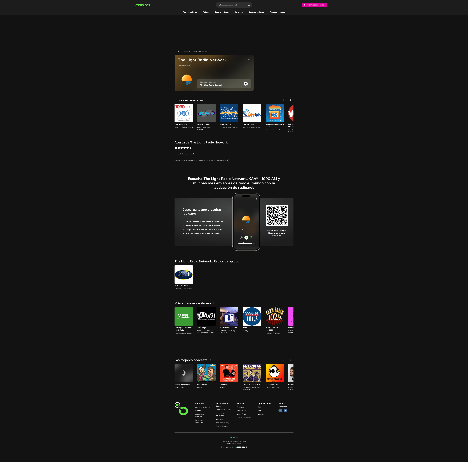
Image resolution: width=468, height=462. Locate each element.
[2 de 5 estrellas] (178, 147)
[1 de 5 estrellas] (175, 147)
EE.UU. (211, 160)
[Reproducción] (246, 84)
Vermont (202, 160)
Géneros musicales (256, 12)
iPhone (260, 407)
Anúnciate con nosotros (200, 415)
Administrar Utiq (222, 423)
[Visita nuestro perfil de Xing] (285, 410)
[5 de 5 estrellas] (187, 147)
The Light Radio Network (211, 85)
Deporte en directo (222, 12)
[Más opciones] (249, 59)
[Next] (290, 99)
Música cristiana (184, 65)
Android (261, 414)
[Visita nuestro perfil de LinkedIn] (280, 410)
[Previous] (283, 99)
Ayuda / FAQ (241, 414)
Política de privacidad (220, 415)
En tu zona (239, 12)
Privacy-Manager (222, 426)
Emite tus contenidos (199, 421)
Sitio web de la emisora (183, 154)
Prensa (198, 411)
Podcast (206, 12)
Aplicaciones (241, 411)
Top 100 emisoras (190, 12)
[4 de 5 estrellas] (184, 147)
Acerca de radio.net (202, 407)
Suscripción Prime (244, 418)
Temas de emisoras (277, 12)
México (235, 438)
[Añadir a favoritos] (243, 59)
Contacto (240, 407)
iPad (259, 411)
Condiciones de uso (223, 410)
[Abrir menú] (331, 4)
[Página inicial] (179, 51)
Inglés (178, 160)
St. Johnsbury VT (189, 160)
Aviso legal (220, 419)
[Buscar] (249, 4)
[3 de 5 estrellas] (181, 147)
